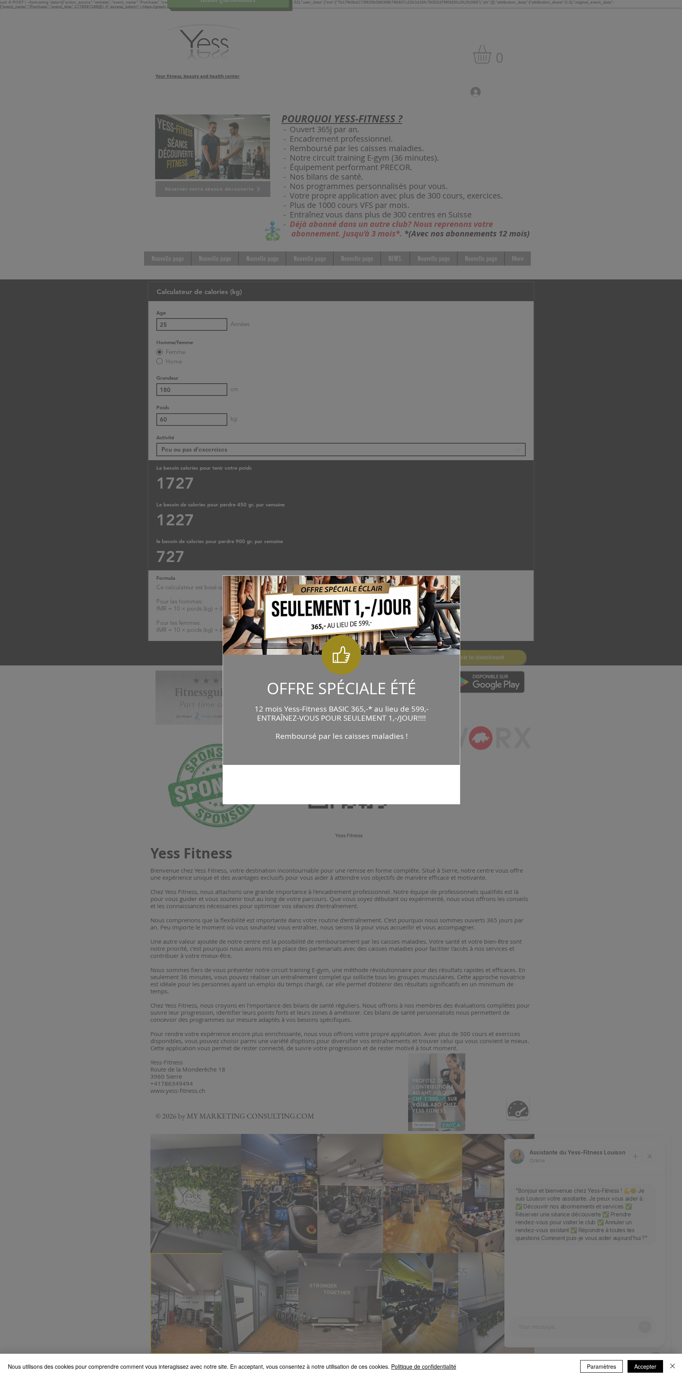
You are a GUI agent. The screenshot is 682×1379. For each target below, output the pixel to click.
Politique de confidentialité (423, 1366)
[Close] (672, 1366)
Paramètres (601, 1366)
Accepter (645, 1366)
